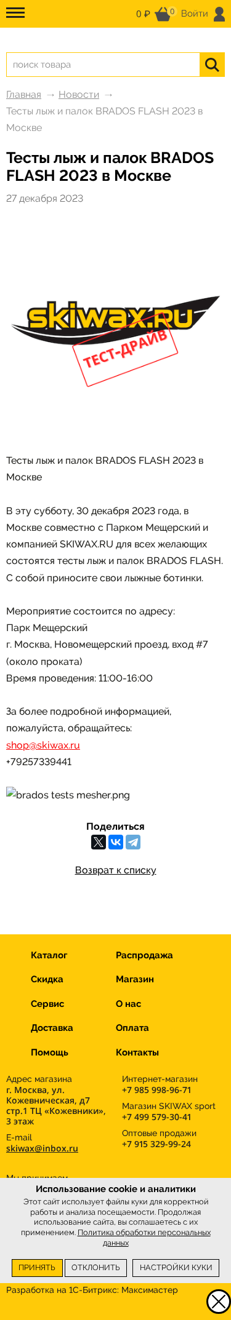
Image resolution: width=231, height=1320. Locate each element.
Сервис (47, 1003)
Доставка (52, 1027)
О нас (128, 1003)
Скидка (47, 979)
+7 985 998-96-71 (156, 1089)
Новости (79, 94)
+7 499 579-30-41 (156, 1117)
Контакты (137, 1052)
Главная (23, 94)
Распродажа (144, 955)
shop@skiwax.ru (43, 745)
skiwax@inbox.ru (42, 1148)
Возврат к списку (115, 870)
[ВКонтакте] (115, 842)
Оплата (132, 1027)
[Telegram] (133, 842)
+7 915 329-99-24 (156, 1144)
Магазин (135, 979)
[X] (98, 842)
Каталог (49, 955)
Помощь (49, 1052)
